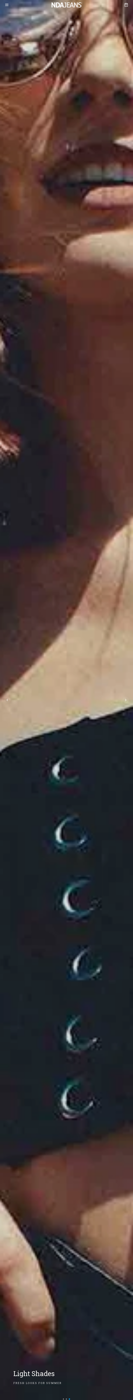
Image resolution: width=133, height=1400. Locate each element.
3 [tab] (69, 1399)
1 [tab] (63, 1399)
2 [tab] (66, 1399)
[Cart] (126, 5)
